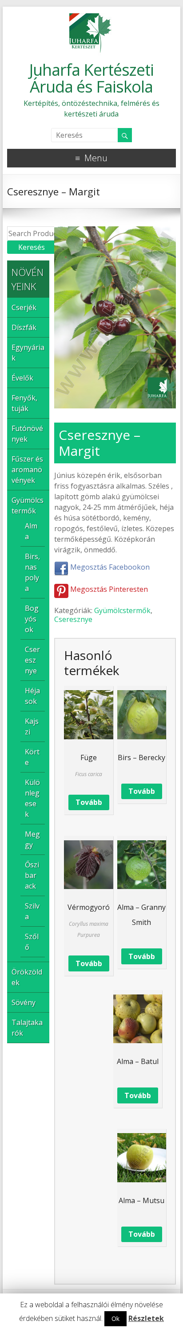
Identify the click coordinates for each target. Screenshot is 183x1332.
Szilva (32, 911)
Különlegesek (32, 798)
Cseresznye (73, 619)
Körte (32, 757)
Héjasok (32, 696)
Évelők (22, 378)
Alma (31, 531)
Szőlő (32, 942)
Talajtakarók (27, 1027)
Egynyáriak (28, 352)
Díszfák (24, 327)
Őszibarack (32, 875)
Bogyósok (32, 618)
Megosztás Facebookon (109, 567)
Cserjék (24, 307)
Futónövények (27, 433)
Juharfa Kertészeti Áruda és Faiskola (91, 78)
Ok (115, 1318)
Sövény (24, 1002)
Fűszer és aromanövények (27, 469)
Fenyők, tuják (24, 403)
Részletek (146, 1318)
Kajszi (32, 726)
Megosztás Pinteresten (108, 589)
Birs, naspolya (32, 572)
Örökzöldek (27, 977)
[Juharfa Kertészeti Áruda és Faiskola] (91, 18)
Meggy (32, 839)
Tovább (89, 802)
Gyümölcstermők (122, 610)
